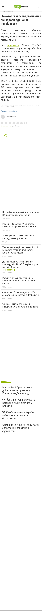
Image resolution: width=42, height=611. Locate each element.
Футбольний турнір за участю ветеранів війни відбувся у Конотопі (18, 402)
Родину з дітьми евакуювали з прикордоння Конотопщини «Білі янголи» (18, 281)
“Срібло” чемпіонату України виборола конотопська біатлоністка (20, 305)
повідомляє (13, 45)
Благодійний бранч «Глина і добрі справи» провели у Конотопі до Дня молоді (17, 390)
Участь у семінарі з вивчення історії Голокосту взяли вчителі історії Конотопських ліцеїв (20, 250)
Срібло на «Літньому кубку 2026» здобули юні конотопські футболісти (20, 293)
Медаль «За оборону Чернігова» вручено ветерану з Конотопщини (19, 225)
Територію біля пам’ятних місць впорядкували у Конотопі (18, 237)
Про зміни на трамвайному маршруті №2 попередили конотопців (20, 213)
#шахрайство (13, 111)
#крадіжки (4, 111)
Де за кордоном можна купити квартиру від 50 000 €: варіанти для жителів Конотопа (20, 264)
